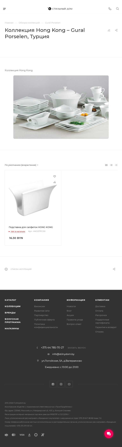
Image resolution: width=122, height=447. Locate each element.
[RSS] (109, 30)
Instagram (61, 384)
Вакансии (39, 306)
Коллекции (13, 306)
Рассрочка (101, 315)
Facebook (53, 384)
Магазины (12, 328)
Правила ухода (75, 319)
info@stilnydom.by (63, 354)
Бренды (10, 312)
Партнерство (41, 315)
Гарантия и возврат (105, 327)
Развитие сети (42, 310)
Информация (76, 300)
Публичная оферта (44, 319)
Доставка (100, 306)
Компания (41, 300)
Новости (71, 306)
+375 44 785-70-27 (52, 347)
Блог (69, 310)
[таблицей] (116, 165)
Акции (70, 315)
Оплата (99, 310)
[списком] (111, 165)
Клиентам (102, 300)
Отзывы (99, 331)
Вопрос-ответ (74, 324)
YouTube (69, 384)
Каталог (10, 300)
